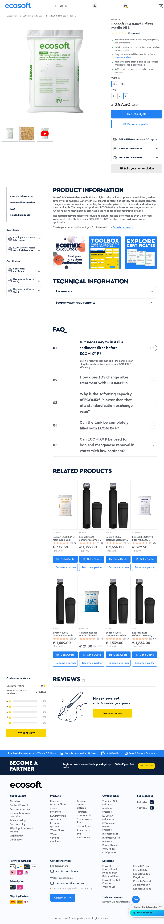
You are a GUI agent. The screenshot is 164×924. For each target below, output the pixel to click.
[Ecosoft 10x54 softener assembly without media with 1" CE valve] (118, 601)
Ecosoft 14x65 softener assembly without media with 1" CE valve (91, 539)
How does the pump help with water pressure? (132, 879)
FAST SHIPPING (136, 139)
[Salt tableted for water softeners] (91, 601)
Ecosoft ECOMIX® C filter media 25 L (63, 538)
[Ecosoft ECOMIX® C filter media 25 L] (65, 505)
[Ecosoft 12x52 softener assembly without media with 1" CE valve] (65, 601)
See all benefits (146, 766)
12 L (122, 84)
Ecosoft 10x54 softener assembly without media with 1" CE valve (118, 634)
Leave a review (112, 713)
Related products (20, 215)
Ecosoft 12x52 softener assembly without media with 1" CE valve (65, 634)
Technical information (22, 202)
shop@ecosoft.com (67, 871)
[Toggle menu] (160, 5)
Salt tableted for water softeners (88, 634)
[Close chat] (159, 812)
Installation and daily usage (127, 887)
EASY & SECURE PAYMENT (131, 158)
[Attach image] (112, 907)
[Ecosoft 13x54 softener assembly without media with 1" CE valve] (118, 505)
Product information (21, 196)
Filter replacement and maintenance (132, 869)
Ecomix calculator (123, 227)
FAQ (12, 209)
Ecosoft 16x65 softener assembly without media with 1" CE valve (144, 634)
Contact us (60, 897)
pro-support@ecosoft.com (71, 883)
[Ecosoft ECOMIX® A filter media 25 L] (144, 505)
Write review (26, 732)
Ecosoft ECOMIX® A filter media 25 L (142, 538)
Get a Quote (138, 114)
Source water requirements (75, 302)
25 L (114, 84)
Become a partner (138, 124)
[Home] (18, 6)
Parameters (64, 291)
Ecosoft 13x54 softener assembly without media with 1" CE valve (118, 539)
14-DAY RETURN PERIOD (130, 148)
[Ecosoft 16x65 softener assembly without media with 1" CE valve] (144, 601)
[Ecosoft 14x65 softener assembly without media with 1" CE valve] (91, 505)
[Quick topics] (105, 907)
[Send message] (158, 907)
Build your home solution (139, 168)
